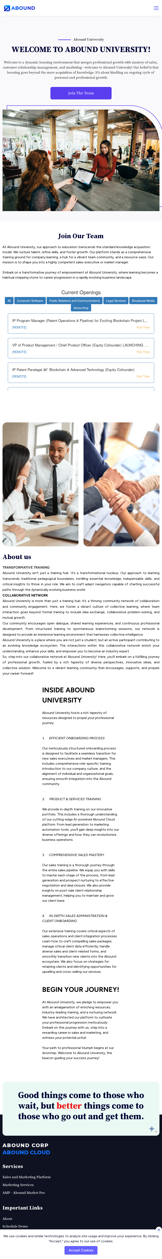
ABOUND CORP (26, 1145)
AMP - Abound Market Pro (24, 1192)
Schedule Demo (15, 1226)
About (7, 1218)
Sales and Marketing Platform (27, 1177)
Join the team (81, 93)
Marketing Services (18, 1185)
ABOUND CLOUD (26, 1152)
